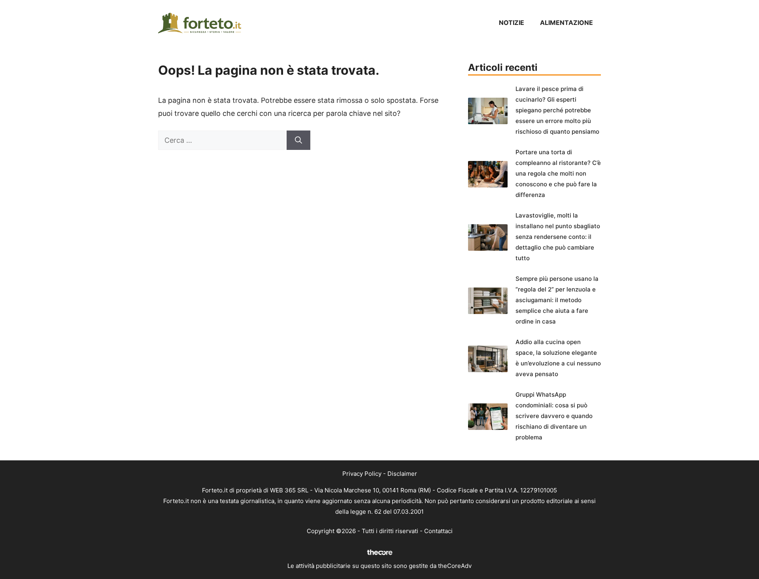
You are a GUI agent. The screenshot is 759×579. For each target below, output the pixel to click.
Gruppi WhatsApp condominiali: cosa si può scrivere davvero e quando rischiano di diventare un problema (554, 416)
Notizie (511, 22)
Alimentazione (566, 22)
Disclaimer (402, 473)
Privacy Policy (361, 473)
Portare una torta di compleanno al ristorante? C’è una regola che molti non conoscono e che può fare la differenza (558, 173)
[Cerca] (298, 140)
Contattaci (438, 531)
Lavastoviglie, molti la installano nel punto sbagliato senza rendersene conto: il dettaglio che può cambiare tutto (557, 237)
